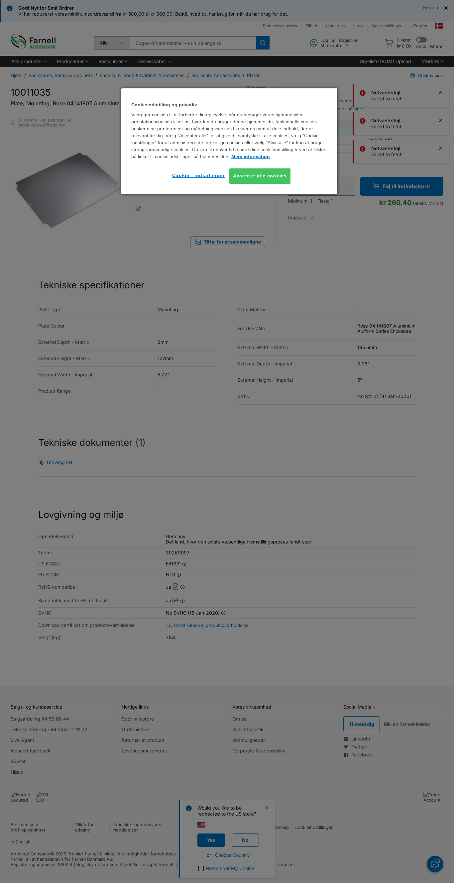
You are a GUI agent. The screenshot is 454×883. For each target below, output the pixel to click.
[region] (229, 141)
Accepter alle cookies (260, 175)
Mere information (250, 156)
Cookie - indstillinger (198, 175)
